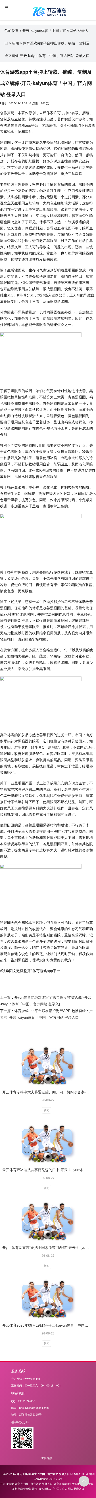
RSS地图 (75, 1474)
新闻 (15, 43)
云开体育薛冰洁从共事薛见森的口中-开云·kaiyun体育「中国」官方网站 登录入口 (45, 1170)
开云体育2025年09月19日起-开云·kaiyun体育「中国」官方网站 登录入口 (45, 1325)
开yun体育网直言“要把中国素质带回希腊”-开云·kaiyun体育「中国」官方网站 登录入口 (45, 1248)
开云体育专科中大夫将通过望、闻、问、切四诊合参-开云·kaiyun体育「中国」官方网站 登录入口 (45, 1092)
